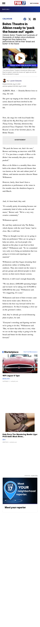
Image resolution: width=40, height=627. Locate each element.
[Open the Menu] (4, 3)
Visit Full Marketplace (30, 352)
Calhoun (7, 19)
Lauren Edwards (16, 81)
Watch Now (34, 3)
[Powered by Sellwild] (34, 475)
